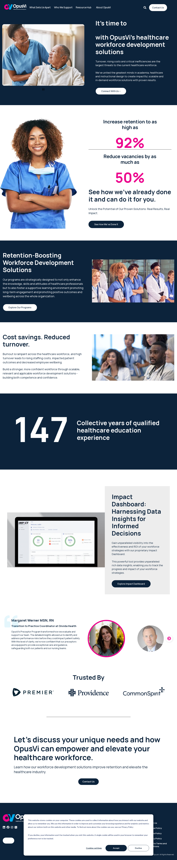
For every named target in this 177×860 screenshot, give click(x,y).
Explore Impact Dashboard (131, 583)
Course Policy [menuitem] (155, 828)
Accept (116, 848)
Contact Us (158, 7)
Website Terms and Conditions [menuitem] (157, 845)
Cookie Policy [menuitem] (155, 833)
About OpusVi (103, 7)
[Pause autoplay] (43, 89)
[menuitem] (4, 827)
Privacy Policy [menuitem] (155, 838)
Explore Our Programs (20, 307)
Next (169, 638)
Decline (138, 848)
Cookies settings (94, 848)
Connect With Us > (111, 91)
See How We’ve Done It (106, 224)
